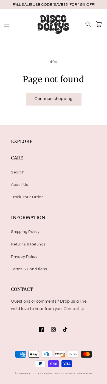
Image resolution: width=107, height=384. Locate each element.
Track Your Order (27, 197)
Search (18, 172)
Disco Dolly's (32, 373)
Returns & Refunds (28, 244)
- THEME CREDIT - (53, 373)
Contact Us (75, 309)
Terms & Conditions (29, 269)
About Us (19, 185)
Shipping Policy (25, 232)
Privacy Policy (24, 257)
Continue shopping (54, 99)
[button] (7, 24)
